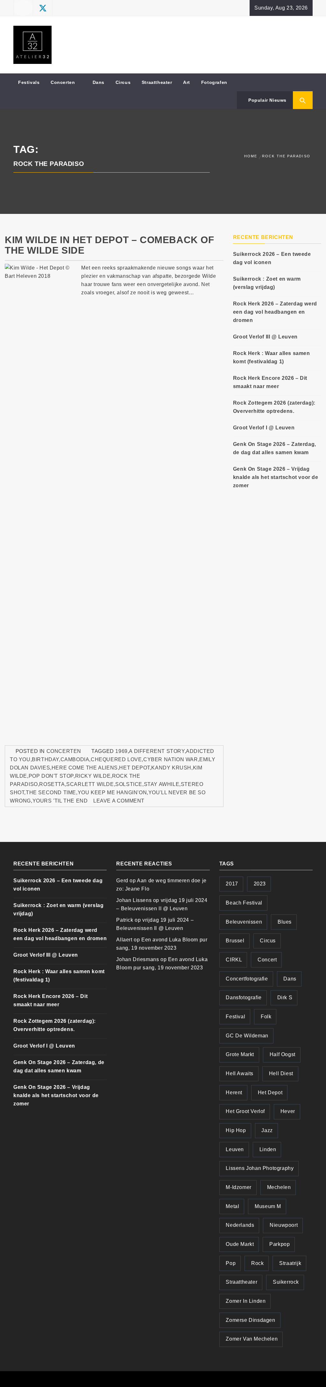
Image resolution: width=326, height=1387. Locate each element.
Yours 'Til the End (60, 800)
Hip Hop (236, 1130)
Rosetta (52, 784)
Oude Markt (240, 1244)
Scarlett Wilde (90, 784)
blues (285, 922)
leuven (235, 1149)
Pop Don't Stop (51, 776)
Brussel (235, 940)
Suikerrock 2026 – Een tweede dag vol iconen (272, 258)
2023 (260, 883)
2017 (232, 883)
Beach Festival (244, 902)
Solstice (128, 784)
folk (266, 1016)
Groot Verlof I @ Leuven (264, 427)
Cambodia (74, 759)
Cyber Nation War (170, 759)
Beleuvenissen (244, 922)
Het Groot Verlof (245, 1111)
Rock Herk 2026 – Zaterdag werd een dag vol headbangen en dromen (275, 312)
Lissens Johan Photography (260, 1168)
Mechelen (279, 1187)
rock (257, 1263)
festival (235, 1016)
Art (186, 82)
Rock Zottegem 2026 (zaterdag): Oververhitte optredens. (274, 407)
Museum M (268, 1206)
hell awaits (239, 1073)
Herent (234, 1092)
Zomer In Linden (246, 1301)
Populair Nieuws (267, 100)
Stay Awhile (162, 784)
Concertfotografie (247, 978)
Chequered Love (116, 759)
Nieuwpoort (284, 1225)
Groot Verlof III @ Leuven (265, 336)
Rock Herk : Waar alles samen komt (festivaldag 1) (271, 357)
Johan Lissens (134, 900)
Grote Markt (240, 1054)
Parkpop (279, 1244)
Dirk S (285, 997)
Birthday (45, 759)
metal (232, 1206)
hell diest (281, 1073)
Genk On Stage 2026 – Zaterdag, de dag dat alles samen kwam (274, 448)
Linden (267, 1149)
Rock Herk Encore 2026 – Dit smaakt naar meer (270, 382)
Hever (287, 1111)
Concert (267, 959)
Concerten (63, 82)
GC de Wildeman (247, 1035)
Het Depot (134, 767)
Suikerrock (286, 1282)
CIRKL (234, 959)
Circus (123, 82)
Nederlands (240, 1225)
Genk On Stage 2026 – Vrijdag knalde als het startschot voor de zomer (275, 477)
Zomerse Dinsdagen (250, 1320)
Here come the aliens (85, 767)
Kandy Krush (171, 767)
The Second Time (51, 792)
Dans (98, 82)
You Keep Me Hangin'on (112, 792)
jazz (267, 1130)
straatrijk (290, 1263)
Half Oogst (282, 1054)
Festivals (28, 82)
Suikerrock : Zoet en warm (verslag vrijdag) (267, 283)
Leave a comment (119, 800)
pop (231, 1263)
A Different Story (156, 751)
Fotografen (214, 82)
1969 (121, 751)
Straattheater (157, 82)
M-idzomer (238, 1187)
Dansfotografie (243, 997)
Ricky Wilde (93, 776)
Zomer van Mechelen (252, 1339)
